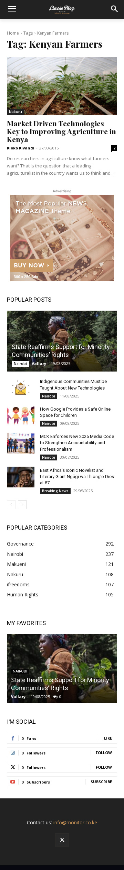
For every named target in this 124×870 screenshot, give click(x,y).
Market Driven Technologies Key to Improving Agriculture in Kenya (61, 131)
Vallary (39, 363)
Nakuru (15, 111)
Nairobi (20, 363)
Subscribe (101, 781)
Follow (104, 752)
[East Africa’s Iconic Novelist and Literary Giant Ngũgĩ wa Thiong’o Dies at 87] (20, 477)
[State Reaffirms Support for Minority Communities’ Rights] (62, 341)
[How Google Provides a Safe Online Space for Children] (20, 415)
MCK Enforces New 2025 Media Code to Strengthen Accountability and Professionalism (77, 442)
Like (108, 738)
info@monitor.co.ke (75, 822)
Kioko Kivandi (20, 147)
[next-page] (22, 504)
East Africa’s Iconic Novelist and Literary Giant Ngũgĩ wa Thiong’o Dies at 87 (77, 476)
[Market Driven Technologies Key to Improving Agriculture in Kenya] (62, 86)
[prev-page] (11, 504)
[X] (62, 840)
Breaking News (55, 490)
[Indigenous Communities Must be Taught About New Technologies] (20, 388)
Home (13, 33)
